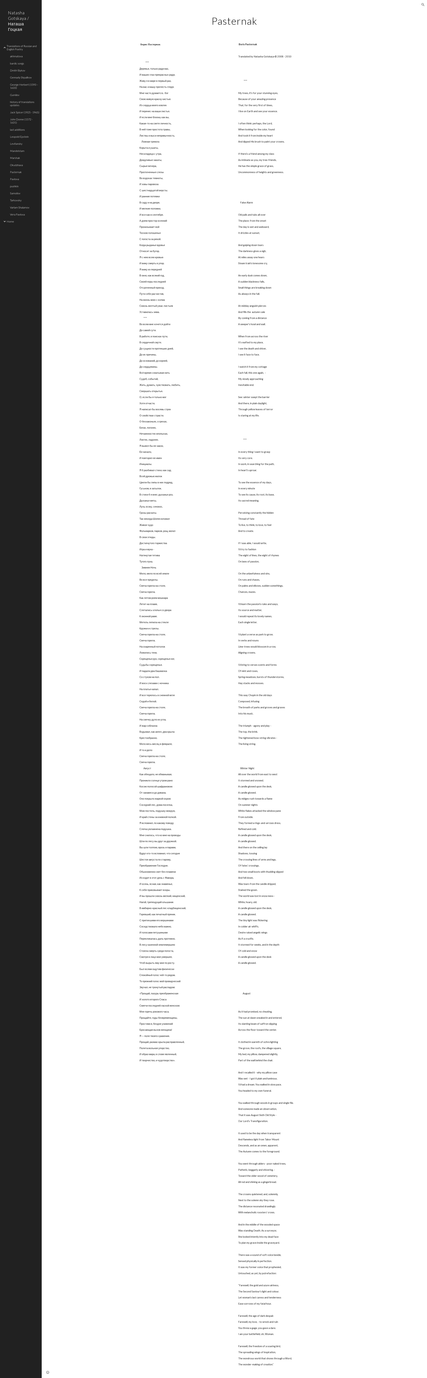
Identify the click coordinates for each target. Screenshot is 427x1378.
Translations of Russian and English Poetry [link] (22, 47)
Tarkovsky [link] (16, 200)
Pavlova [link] (14, 179)
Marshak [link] (15, 157)
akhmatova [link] (16, 56)
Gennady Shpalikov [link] (21, 77)
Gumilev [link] (14, 94)
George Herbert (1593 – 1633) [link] (24, 86)
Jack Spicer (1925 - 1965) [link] (24, 112)
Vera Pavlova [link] (17, 214)
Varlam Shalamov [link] (19, 207)
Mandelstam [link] (17, 150)
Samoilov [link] (15, 193)
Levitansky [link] (16, 143)
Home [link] (10, 221)
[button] (423, 5)
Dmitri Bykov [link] (17, 70)
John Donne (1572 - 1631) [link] (21, 121)
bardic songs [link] (17, 63)
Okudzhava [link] (16, 165)
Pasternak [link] (16, 172)
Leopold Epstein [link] (19, 136)
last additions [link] (17, 129)
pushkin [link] (14, 186)
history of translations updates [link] (22, 103)
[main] (234, 21)
